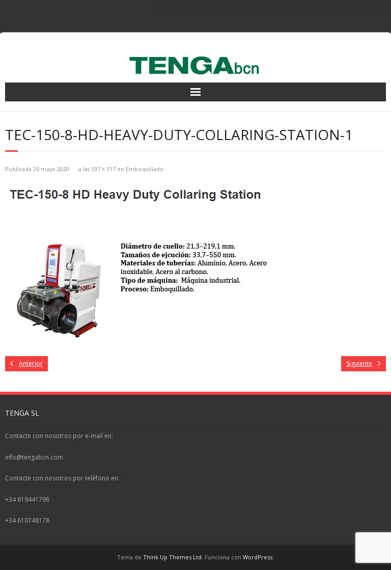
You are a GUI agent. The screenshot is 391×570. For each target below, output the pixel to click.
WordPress (257, 557)
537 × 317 (103, 169)
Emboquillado (144, 169)
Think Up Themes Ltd (172, 557)
